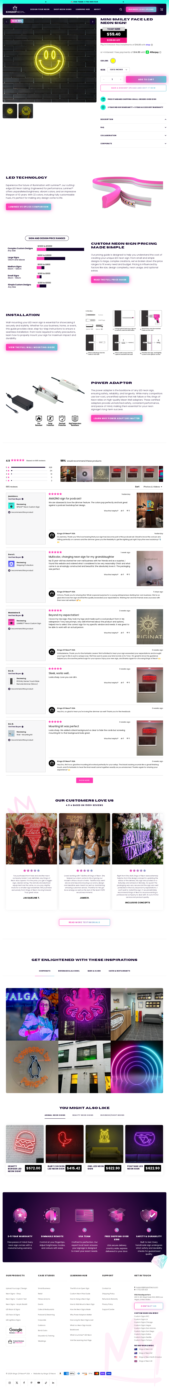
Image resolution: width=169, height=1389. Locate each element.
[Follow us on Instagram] (9, 1382)
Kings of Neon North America (150, 1357)
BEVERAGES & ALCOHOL (69, 971)
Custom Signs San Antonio (145, 1328)
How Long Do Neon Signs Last (81, 1320)
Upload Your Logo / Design (16, 1288)
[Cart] (161, 9)
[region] (111, 474)
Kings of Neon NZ (145, 1353)
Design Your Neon (40, 9)
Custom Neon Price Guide (80, 1294)
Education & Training (46, 1336)
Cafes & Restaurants (46, 1309)
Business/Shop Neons (112, 1115)
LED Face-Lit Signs (13, 1315)
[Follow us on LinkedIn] (53, 1382)
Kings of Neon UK (145, 1361)
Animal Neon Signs (55, 1115)
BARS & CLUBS (94, 971)
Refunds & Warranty (110, 1299)
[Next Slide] (161, 474)
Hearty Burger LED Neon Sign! (15, 1169)
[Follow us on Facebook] (24, 1382)
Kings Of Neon (50, 1373)
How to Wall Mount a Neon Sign (82, 1304)
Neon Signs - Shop (13, 1294)
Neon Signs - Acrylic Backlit (16, 1304)
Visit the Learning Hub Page (80, 1340)
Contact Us (106, 1288)
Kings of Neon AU (145, 1349)
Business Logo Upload (141, 9)
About (97, 9)
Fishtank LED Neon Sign (135, 1167)
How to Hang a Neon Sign (80, 1299)
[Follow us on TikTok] (46, 1382)
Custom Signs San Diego (144, 1331)
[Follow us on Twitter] (16, 1382)
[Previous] (6, 21)
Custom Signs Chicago (143, 1322)
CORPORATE (44, 971)
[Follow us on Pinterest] (31, 1382)
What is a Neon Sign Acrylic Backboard (80, 1327)
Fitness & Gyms (44, 1299)
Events (40, 1304)
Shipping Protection (25, 565)
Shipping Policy (108, 1294)
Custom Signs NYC (141, 1316)
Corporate (42, 1320)
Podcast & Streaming (46, 1315)
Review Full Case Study (32, 1021)
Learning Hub (83, 9)
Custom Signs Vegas (142, 1325)
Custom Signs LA (141, 1319)
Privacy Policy (107, 1304)
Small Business (44, 1288)
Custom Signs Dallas (142, 1334)
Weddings (42, 1341)
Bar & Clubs (42, 1330)
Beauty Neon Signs (82, 1115)
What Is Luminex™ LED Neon (81, 1335)
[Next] (92, 21)
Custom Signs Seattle (142, 1337)
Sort (137, 486)
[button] (68, 474)
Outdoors (41, 1325)
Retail (40, 1294)
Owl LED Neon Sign (96, 1167)
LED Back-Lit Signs (13, 1309)
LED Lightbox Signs (13, 1320)
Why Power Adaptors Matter (81, 1315)
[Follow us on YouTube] (38, 1382)
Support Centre (108, 1309)
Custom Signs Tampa (143, 1340)
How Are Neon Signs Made (80, 1309)
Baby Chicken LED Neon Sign (56, 1167)
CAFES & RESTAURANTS (119, 971)
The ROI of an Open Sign (79, 1288)
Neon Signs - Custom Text (16, 1299)
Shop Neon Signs (63, 9)
